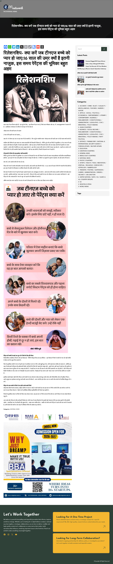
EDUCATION (83, 148)
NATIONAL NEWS (15, 409)
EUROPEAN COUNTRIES (87, 151)
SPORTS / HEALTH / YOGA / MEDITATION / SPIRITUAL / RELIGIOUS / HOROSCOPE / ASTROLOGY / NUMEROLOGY (92, 165)
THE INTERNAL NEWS (10, 11)
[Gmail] (38, 47)
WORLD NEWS (84, 186)
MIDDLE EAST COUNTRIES (88, 155)
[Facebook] (6, 47)
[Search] (104, 49)
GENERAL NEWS (85, 153)
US (80, 182)
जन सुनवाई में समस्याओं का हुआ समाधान (94, 77)
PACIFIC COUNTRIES (86, 160)
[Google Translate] (34, 47)
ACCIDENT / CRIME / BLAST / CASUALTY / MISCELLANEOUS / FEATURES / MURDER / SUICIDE (92, 108)
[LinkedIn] (18, 47)
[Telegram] (14, 47)
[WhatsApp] (10, 47)
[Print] (26, 47)
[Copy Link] (30, 47)
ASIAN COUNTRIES (85, 127)
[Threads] (42, 47)
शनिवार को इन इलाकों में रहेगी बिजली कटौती (87, 73)
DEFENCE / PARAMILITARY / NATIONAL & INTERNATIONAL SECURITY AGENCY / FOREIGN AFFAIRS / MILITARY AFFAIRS (91, 144)
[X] (22, 47)
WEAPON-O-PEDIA (85, 184)
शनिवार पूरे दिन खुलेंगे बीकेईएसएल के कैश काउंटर (88, 84)
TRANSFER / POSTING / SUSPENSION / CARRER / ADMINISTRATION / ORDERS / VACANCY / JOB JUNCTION (91, 172)
